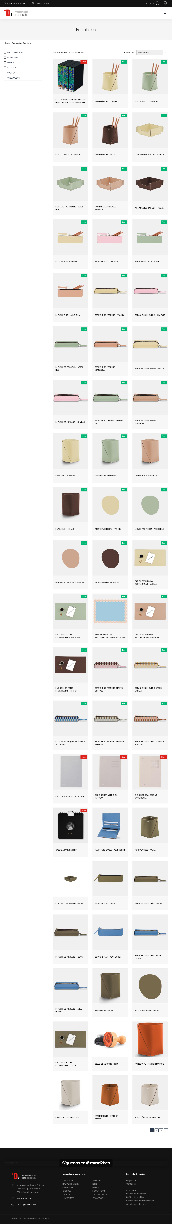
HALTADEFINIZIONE (15, 52)
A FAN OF (96, 1180)
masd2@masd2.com (16, 3)
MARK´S (10, 62)
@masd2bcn (98, 1162)
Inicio (7, 43)
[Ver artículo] (64, 83)
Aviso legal (131, 1190)
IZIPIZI (94, 1184)
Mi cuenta (150, 3)
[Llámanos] (33, 3)
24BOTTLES (67, 1180)
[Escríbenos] (5, 3)
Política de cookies (135, 1197)
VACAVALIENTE (13, 78)
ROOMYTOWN (98, 1191)
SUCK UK (11, 73)
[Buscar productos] (164, 3)
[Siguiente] (166, 1130)
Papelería (16, 43)
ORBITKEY (11, 68)
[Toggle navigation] (165, 13)
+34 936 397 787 (42, 3)
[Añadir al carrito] (76, 83)
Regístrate (131, 1180)
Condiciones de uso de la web (140, 1200)
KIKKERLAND (12, 57)
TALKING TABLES (99, 1194)
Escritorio (27, 43)
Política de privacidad (136, 1193)
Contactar (131, 1184)
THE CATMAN (68, 1198)
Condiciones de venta (136, 1204)
